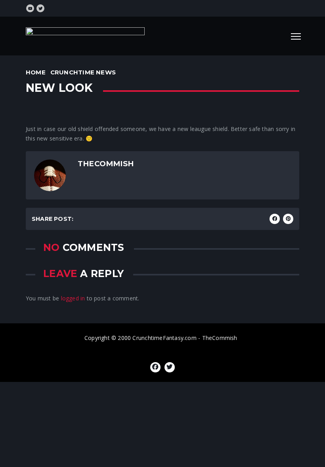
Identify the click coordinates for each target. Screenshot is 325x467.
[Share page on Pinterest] (288, 219)
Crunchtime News (83, 72)
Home (36, 72)
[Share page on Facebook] (275, 219)
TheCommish (106, 163)
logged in (73, 298)
